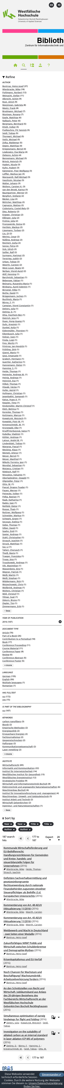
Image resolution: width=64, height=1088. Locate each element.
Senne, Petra (8, 246)
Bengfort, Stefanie (11, 195)
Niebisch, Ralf (9, 471)
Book (5, 642)
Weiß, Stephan (9, 578)
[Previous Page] (28, 838)
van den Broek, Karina (13, 189)
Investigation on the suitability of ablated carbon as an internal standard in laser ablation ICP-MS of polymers (25, 1035)
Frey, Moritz (8, 343)
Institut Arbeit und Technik (16, 799)
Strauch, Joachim (10, 540)
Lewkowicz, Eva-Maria (13, 152)
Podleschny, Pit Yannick (14, 130)
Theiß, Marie (8, 553)
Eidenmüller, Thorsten (13, 330)
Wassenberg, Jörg (11, 568)
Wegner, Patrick (10, 571)
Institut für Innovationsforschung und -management (29, 793)
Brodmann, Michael (12, 111)
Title (33, 824)
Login (59, 5)
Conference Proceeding (14, 645)
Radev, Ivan (8, 503)
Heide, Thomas (10, 371)
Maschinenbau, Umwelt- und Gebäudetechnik (25, 796)
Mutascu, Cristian (11, 468)
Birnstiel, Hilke (9, 289)
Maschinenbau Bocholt (14, 790)
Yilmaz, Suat (8, 597)
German (6, 676)
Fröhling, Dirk (9, 349)
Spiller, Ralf (8, 252)
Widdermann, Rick (11, 581)
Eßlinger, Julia (9, 217)
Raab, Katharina (10, 499)
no (3, 696)
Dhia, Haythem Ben (12, 315)
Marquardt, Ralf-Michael (14, 177)
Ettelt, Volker (9, 126)
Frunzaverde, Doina (12, 224)
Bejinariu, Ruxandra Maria (15, 283)
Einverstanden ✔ (51, 1074)
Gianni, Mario (9, 352)
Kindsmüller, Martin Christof (16, 405)
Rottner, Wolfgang (11, 512)
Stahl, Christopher (11, 537)
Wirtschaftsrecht (10, 765)
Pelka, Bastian (9, 496)
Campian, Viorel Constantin (16, 305)
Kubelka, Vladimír (11, 434)
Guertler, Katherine (12, 362)
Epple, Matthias (10, 117)
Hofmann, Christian (12, 393)
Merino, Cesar (9, 236)
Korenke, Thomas (11, 412)
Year (7, 824)
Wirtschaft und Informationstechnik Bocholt (24, 783)
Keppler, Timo (9, 402)
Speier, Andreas (10, 534)
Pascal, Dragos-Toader (13, 487)
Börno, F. (6, 302)
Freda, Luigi (8, 340)
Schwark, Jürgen (10, 518)
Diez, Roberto (9, 211)
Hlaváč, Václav (9, 387)
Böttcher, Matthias (12, 202)
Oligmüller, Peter (11, 481)
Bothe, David (8, 293)
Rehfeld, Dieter (10, 506)
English (6, 679)
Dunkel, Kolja (9, 327)
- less (7, 610)
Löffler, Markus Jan (12, 174)
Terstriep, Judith (10, 258)
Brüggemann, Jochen (12, 296)
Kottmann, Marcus (11, 415)
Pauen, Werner (9, 490)
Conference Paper (11, 651)
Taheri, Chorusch (11, 550)
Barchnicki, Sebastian (13, 277)
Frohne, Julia (8, 221)
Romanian (7, 685)
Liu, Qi (5, 233)
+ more (8, 665)
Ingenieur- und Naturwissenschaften (21, 805)
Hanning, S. (8, 368)
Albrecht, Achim (10, 98)
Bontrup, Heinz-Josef (13, 86)
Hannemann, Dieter (12, 365)
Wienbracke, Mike (11, 89)
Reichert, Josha (10, 242)
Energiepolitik (9, 730)
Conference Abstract (12, 657)
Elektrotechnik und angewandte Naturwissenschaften (29, 787)
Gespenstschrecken (12, 740)
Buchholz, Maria (10, 299)
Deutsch (51, 5)
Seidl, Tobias (8, 133)
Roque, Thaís (8, 509)
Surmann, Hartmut (12, 255)
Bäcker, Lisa (8, 199)
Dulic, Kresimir (9, 324)
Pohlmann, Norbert (12, 92)
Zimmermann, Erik (11, 606)
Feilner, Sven (8, 336)
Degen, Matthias (10, 145)
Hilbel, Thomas (10, 383)
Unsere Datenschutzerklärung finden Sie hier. (43, 1085)
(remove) (54, 621)
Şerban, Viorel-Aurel (12, 271)
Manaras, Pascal (10, 446)
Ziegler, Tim (8, 603)
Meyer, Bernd (9, 456)
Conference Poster (11, 660)
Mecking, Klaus (10, 449)
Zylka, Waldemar (10, 142)
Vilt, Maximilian (10, 565)
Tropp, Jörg (8, 559)
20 (58, 837)
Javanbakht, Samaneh (13, 396)
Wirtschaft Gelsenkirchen (15, 802)
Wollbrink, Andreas (12, 587)
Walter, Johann (9, 183)
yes (4, 699)
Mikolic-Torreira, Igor (13, 462)
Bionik (5, 724)
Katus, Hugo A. (9, 399)
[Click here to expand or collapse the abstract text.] (58, 1017)
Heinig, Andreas (10, 377)
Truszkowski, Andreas (13, 562)
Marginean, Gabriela (12, 105)
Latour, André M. (11, 440)
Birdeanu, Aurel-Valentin (14, 286)
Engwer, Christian (11, 214)
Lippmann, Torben (11, 230)
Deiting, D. (7, 311)
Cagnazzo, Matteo (11, 205)
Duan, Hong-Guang (12, 321)
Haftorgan (7, 743)
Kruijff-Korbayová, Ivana (14, 430)
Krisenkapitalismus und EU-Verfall (23, 959)
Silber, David (8, 528)
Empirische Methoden (13, 727)
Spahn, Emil (8, 531)
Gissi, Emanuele (10, 355)
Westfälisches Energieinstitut (17, 777)
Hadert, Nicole (9, 164)
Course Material (10, 648)
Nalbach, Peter (9, 120)
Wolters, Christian (11, 590)
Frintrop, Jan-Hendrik (13, 346)
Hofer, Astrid (8, 390)
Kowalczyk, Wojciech (12, 418)
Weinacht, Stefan (11, 95)
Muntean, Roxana (11, 114)
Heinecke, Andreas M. (13, 374)
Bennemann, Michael (13, 158)
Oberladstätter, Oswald (14, 477)
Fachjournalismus (11, 737)
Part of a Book (9, 635)
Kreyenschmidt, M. (11, 424)
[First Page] (21, 838)
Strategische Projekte (13, 780)
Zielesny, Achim (10, 155)
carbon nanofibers (11, 721)
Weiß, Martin (8, 575)
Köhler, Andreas (10, 437)
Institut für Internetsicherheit (17, 771)
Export (49, 837)
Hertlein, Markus (10, 227)
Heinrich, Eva (9, 380)
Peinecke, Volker (10, 493)
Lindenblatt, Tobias (12, 443)
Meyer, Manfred (10, 459)
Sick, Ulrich (8, 249)
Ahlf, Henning (9, 274)
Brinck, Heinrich (10, 161)
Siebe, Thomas (9, 524)
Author (8, 829)
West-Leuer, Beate (11, 268)
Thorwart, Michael (11, 136)
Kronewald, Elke (10, 427)
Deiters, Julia (8, 308)
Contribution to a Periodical (16, 638)
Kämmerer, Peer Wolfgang (15, 170)
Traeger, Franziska (11, 556)
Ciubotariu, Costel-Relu (14, 208)
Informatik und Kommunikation (18, 768)
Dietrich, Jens (9, 318)
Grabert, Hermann (11, 358)
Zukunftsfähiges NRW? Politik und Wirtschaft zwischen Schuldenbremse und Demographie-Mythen (25, 946)
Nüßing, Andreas (10, 239)
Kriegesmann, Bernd (12, 148)
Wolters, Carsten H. (12, 186)
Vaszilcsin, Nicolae (11, 180)
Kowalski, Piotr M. (11, 421)
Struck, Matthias (10, 543)
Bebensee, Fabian (11, 280)
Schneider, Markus (11, 515)
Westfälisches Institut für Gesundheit (21, 774)
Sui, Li (5, 546)
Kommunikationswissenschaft (17, 746)
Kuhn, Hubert (9, 167)
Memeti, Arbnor (10, 452)
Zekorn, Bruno (9, 600)
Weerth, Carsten (10, 264)
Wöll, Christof (9, 593)
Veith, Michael (9, 139)
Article (5, 632)
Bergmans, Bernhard (12, 123)
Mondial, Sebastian (12, 465)
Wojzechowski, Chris (12, 584)
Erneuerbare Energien (13, 734)
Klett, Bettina (9, 409)
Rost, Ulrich (8, 101)
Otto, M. (6, 484)
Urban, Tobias (9, 261)
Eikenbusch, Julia (10, 333)
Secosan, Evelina (10, 521)
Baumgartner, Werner (13, 192)
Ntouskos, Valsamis (12, 474)
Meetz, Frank (8, 108)
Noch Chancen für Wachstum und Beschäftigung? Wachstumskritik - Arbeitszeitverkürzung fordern (23, 975)
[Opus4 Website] (7, 1069)
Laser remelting (10, 749)
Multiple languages (12, 682)
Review (5, 654)
